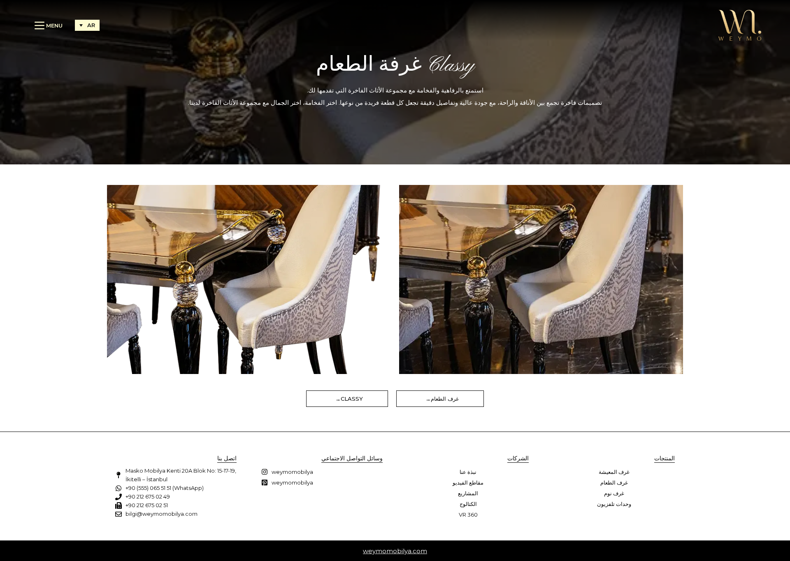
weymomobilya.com (395, 551)
